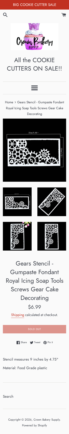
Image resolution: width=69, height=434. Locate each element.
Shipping (17, 314)
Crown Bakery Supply (47, 420)
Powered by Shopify (34, 425)
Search (8, 396)
